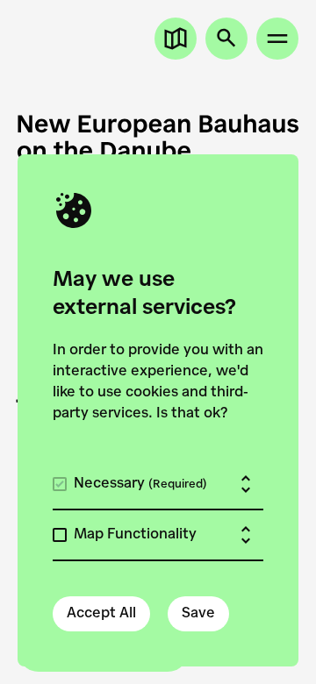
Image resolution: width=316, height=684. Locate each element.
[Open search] (226, 39)
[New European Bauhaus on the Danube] (158, 137)
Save (198, 614)
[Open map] (175, 39)
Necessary (140, 484)
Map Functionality (135, 535)
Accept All (101, 614)
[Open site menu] (277, 39)
